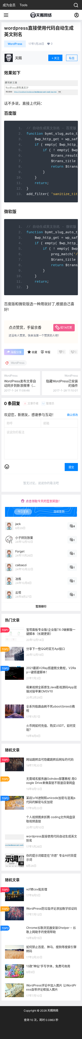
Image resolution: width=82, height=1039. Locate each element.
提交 (71, 467)
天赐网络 (52, 1010)
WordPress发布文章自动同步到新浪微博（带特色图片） (20, 385)
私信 (71, 58)
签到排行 (41, 606)
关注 (56, 58)
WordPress (15, 44)
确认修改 (72, 415)
